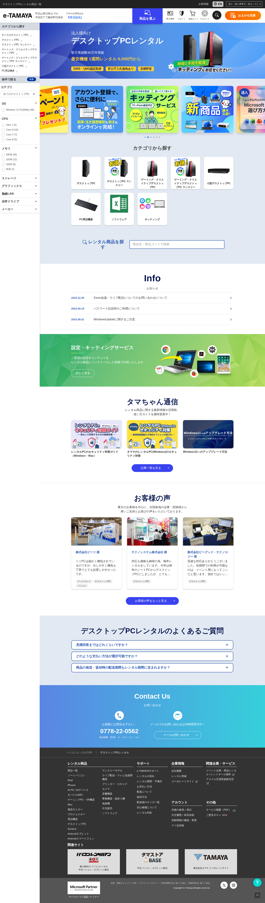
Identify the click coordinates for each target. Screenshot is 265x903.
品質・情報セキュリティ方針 (123, 883)
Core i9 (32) (12, 129)
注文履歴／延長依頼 (182, 815)
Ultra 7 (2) (11, 125)
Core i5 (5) (11, 139)
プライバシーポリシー (149, 883)
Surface (72, 828)
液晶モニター (75, 809)
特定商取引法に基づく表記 (174, 883)
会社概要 (176, 770)
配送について (144, 791)
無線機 (106, 803)
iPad (70, 780)
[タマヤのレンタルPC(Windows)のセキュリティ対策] (152, 434)
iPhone (72, 785)
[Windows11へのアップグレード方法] (208, 434)
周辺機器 (73, 819)
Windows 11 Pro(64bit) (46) (20, 109)
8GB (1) (10, 169)
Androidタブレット (78, 833)
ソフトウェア (109, 813)
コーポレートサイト (183, 781)
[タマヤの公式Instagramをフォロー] (233, 885)
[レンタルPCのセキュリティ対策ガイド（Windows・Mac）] (96, 434)
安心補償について (147, 807)
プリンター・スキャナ (114, 784)
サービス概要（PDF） (219, 809)
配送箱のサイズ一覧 (148, 802)
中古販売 (107, 808)
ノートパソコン (76, 775)
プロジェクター (76, 814)
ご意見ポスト (216, 815)
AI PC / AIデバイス (78, 789)
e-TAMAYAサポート (148, 770)
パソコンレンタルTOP (79, 752)
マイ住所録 (177, 825)
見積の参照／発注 (181, 809)
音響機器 (107, 793)
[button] (20, 103)
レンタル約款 (144, 812)
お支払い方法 (144, 786)
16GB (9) (11, 164)
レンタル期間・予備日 (149, 781)
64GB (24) (11, 154)
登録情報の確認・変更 (184, 820)
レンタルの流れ (145, 776)
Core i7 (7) (11, 134)
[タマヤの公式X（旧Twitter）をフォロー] (224, 885)
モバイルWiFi (75, 794)
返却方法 (142, 797)
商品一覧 (73, 770)
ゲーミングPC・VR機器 (81, 799)
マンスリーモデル (112, 770)
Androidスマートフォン (81, 838)
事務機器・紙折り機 (113, 798)
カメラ (106, 788)
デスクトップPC (77, 824)
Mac (70, 804)
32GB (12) (11, 159)
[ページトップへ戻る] (257, 895)
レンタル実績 (179, 776)
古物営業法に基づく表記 (199, 883)
